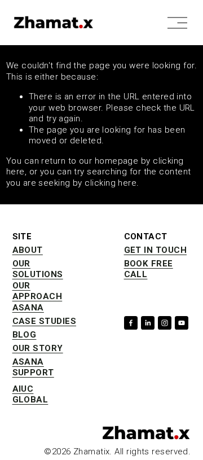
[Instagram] (164, 323)
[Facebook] (131, 323)
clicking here (110, 183)
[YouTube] (181, 323)
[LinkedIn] (148, 323)
